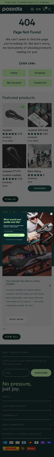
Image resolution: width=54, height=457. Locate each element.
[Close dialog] (51, 214)
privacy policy (19, 239)
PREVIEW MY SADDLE (14, 235)
